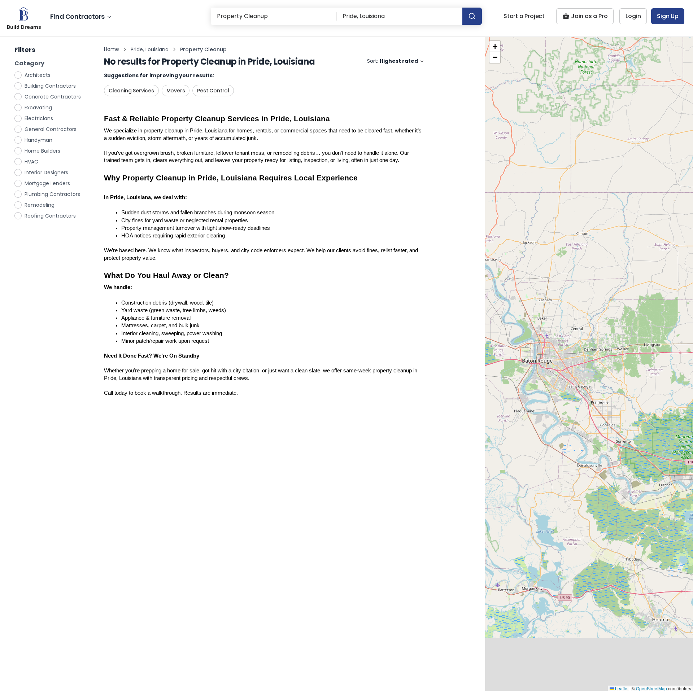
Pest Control (213, 90)
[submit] (472, 16)
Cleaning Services (131, 90)
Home (111, 49)
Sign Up (668, 16)
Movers (175, 90)
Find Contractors (77, 16)
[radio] (18, 74)
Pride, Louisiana (150, 49)
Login (633, 16)
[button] (494, 46)
